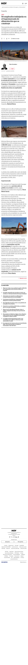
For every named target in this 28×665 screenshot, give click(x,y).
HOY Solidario (17, 553)
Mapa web (8, 548)
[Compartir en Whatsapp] (7, 38)
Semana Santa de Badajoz (9, 553)
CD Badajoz (23, 554)
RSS (12, 557)
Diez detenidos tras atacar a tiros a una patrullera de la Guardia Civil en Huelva (14, 303)
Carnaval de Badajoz (16, 554)
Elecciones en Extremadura (7, 554)
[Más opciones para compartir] (9, 38)
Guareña (4, 11)
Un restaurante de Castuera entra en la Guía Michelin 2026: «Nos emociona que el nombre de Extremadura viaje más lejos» (15, 324)
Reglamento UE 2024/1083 (6, 546)
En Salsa (21, 553)
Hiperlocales (11, 551)
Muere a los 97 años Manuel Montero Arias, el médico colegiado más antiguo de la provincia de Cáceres (14, 310)
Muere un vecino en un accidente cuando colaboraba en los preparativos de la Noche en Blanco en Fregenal (15, 289)
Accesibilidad (22, 545)
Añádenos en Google (15, 38)
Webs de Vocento (23, 562)
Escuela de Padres (7, 557)
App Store (8, 541)
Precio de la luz (16, 556)
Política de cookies (23, 548)
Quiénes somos (11, 545)
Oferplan (22, 556)
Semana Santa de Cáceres (19, 551)
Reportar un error (23, 278)
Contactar (5, 545)
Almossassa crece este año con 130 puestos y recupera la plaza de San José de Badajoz (13, 296)
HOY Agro (6, 551)
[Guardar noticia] (1, 38)
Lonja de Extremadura (14, 559)
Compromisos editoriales (15, 548)
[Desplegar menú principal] (26, 3)
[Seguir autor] (12, 69)
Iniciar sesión (23, 3)
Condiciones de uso (15, 546)
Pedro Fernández (13, 64)
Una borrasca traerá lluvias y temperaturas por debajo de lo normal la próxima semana (13, 300)
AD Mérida (6, 556)
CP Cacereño (11, 556)
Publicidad (3, 548)
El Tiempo (22, 557)
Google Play (21, 541)
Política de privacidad (22, 546)
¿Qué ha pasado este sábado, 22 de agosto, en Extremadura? (13, 7)
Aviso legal (16, 545)
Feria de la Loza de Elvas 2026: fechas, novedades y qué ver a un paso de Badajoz (14, 307)
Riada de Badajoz (16, 557)
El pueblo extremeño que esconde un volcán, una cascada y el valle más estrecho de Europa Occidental (15, 293)
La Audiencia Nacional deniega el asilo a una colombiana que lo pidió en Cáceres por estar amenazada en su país (13, 320)
